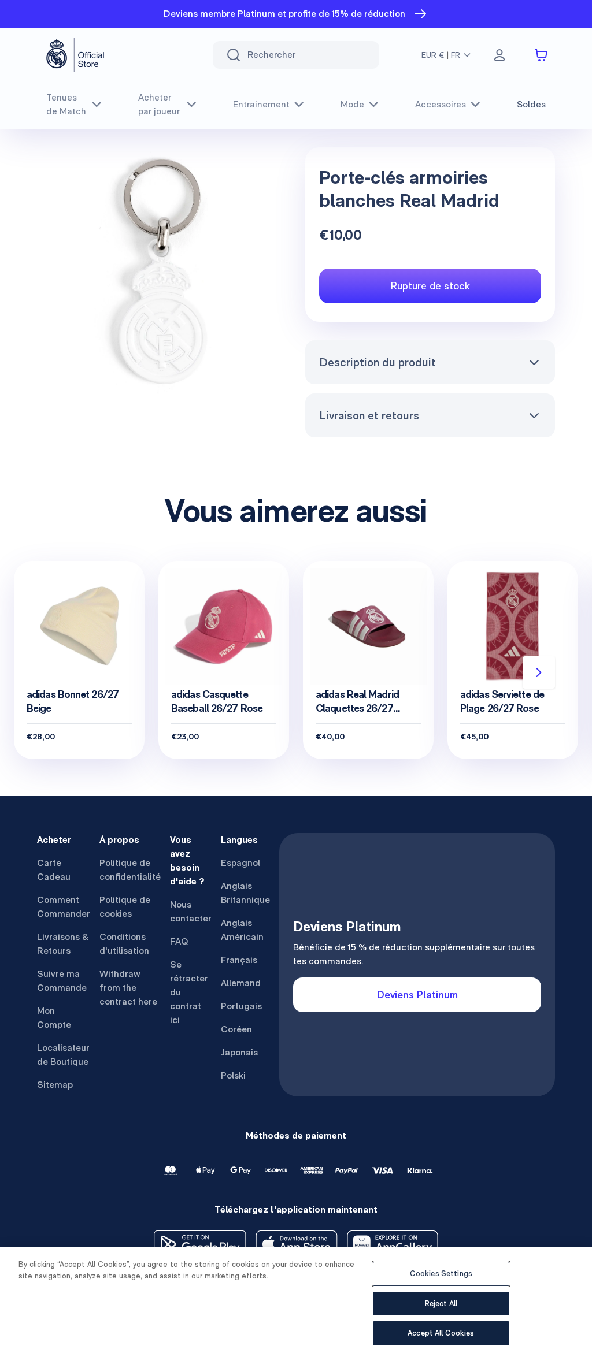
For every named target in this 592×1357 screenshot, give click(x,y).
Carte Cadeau (54, 869)
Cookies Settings (441, 1273)
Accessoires (440, 104)
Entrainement (261, 104)
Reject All (441, 1303)
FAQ (179, 941)
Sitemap (55, 1084)
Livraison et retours (369, 415)
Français (239, 959)
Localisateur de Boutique (63, 1054)
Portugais (241, 1006)
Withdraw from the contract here (128, 987)
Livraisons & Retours (62, 943)
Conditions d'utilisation (124, 943)
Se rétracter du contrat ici (189, 992)
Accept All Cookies (441, 1333)
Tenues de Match (66, 104)
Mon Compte (54, 1017)
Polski (233, 1075)
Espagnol (240, 862)
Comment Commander (63, 906)
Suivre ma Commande (62, 980)
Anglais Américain (242, 929)
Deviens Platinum (417, 994)
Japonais (239, 1052)
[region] (296, 1302)
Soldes (531, 104)
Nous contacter (191, 911)
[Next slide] (539, 672)
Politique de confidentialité (130, 869)
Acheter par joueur (159, 104)
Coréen (236, 1029)
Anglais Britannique (245, 892)
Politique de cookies (124, 906)
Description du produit (377, 362)
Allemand (241, 982)
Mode (352, 104)
